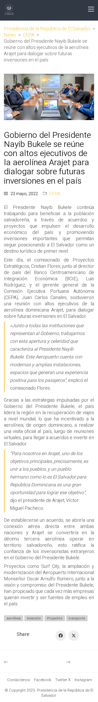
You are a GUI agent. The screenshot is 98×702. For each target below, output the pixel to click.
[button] (91, 9)
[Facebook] (60, 635)
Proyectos (54, 618)
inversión (34, 618)
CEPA (54, 194)
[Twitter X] (73, 635)
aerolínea (14, 618)
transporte (77, 618)
